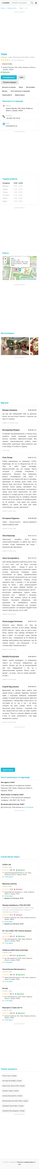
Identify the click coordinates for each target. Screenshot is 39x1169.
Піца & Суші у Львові (9, 1076)
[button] (20, 270)
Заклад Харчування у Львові (12, 1096)
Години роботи (7, 95)
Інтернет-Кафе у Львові (10, 1091)
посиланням (28, 807)
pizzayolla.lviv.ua (11, 126)
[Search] (32, 3)
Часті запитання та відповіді (20, 91)
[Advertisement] (19, 32)
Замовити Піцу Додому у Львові (13, 1111)
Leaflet (23, 279)
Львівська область (12, 8)
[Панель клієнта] (36, 3)
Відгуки (4, 91)
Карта (21, 87)
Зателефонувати (9, 77)
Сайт (21, 77)
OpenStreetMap (32, 279)
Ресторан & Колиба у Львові (12, 1081)
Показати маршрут (9, 82)
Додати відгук (20, 95)
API (19, 1164)
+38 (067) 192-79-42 (13, 118)
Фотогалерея (30, 87)
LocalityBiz (6, 3)
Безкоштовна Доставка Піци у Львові (15, 1101)
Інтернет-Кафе (7, 64)
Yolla (12, 258)
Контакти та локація (9, 87)
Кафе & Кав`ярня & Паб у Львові (13, 1086)
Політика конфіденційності (26, 1162)
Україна (3, 8)
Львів (21, 8)
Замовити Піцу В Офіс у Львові (12, 1106)
